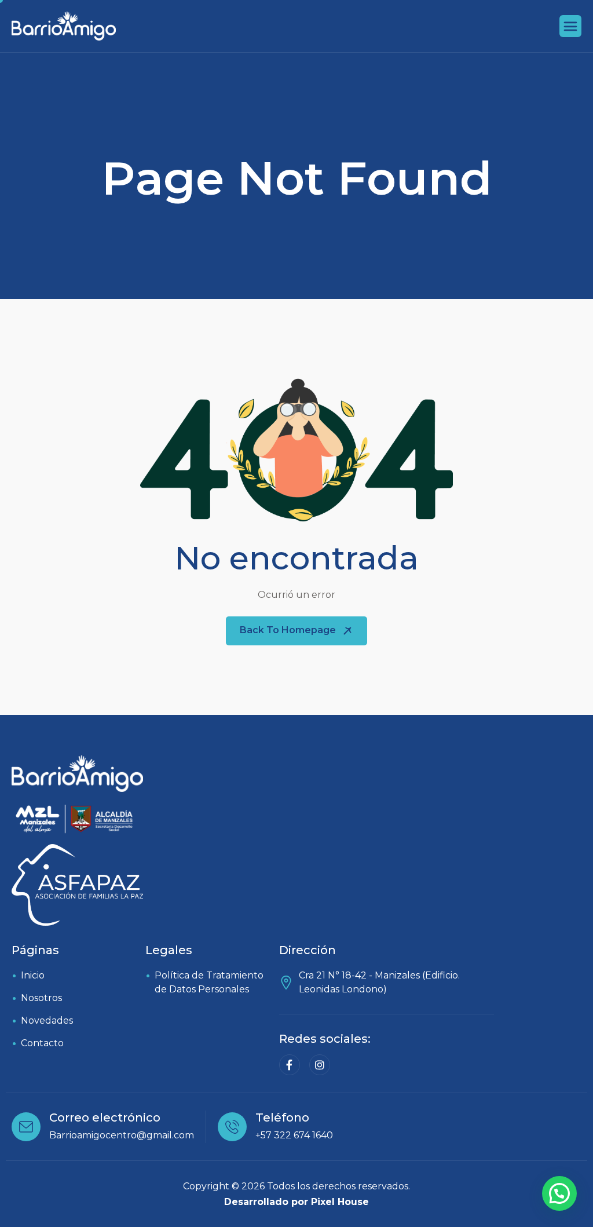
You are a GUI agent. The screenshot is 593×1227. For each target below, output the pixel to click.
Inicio (33, 975)
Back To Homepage (289, 630)
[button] (559, 1193)
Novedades (47, 1020)
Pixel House (340, 1201)
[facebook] (289, 1064)
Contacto (42, 1043)
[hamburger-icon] (570, 26)
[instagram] (319, 1064)
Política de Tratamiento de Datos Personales (209, 982)
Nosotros (41, 997)
